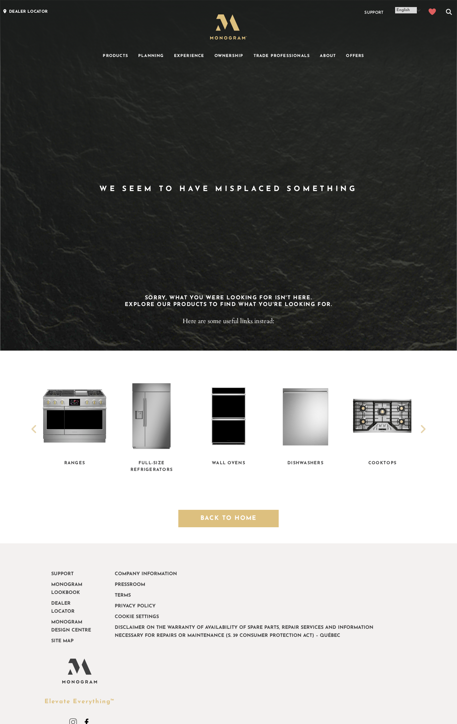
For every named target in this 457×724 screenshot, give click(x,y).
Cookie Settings (137, 616)
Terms (123, 595)
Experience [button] (189, 56)
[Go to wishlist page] (432, 12)
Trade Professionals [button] (282, 56)
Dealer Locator (63, 607)
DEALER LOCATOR (28, 12)
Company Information (146, 574)
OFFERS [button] (355, 56)
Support (373, 13)
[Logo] (228, 27)
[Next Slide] (423, 430)
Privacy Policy (135, 606)
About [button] (328, 56)
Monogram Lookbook (66, 588)
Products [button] (115, 56)
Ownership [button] (229, 56)
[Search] (449, 13)
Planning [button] (151, 56)
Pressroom (130, 584)
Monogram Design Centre (71, 626)
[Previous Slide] (34, 430)
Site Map (62, 641)
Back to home (228, 519)
